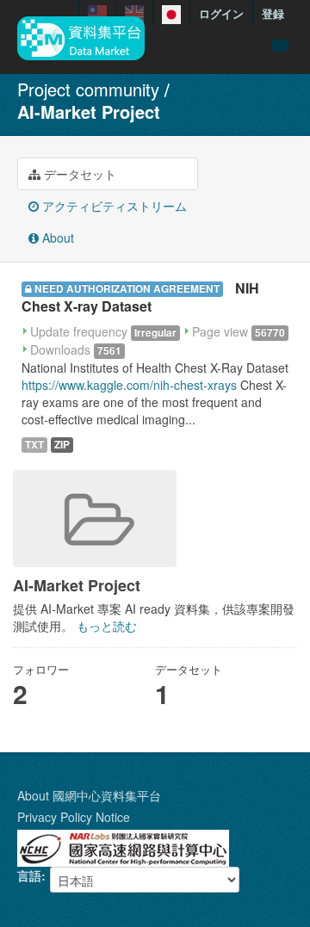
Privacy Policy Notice (73, 816)
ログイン (221, 13)
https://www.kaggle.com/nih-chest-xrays (129, 384)
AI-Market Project (88, 111)
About (56, 237)
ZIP (62, 444)
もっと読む (107, 625)
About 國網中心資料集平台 (89, 795)
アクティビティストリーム (113, 205)
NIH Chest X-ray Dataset (140, 297)
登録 (273, 13)
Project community (88, 89)
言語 (29, 875)
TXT (34, 444)
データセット (78, 173)
